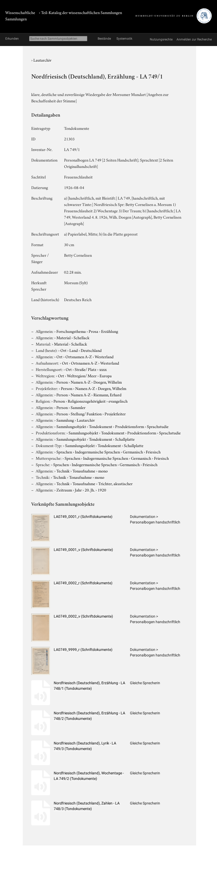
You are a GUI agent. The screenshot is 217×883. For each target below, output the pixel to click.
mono (103, 470)
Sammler (78, 407)
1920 (102, 490)
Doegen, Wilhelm (107, 382)
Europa (106, 375)
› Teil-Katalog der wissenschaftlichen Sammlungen (80, 12)
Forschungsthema (71, 331)
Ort (63, 350)
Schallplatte (125, 439)
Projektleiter (115, 413)
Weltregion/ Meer (82, 375)
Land (73, 350)
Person (62, 382)
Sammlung (65, 420)
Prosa (93, 331)
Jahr (78, 490)
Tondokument (100, 426)
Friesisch (153, 451)
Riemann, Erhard (107, 394)
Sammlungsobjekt (71, 426)
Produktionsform (129, 426)
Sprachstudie (158, 426)
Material (63, 337)
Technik (63, 470)
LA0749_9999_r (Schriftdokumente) (83, 649)
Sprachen (64, 451)
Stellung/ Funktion (86, 413)
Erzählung (109, 331)
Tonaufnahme (84, 470)
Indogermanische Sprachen (97, 451)
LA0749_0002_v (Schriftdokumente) (83, 616)
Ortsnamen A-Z (78, 356)
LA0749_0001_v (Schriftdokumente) (83, 550)
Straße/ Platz (85, 369)
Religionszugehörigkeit (87, 401)
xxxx (103, 369)
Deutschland (91, 350)
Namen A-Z (81, 382)
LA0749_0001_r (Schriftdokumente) (83, 516)
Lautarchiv (42, 60)
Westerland (104, 356)
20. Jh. (90, 490)
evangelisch (118, 401)
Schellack (81, 337)
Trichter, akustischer (115, 483)
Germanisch (133, 451)
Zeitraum (64, 490)
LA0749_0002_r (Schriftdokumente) (83, 583)
